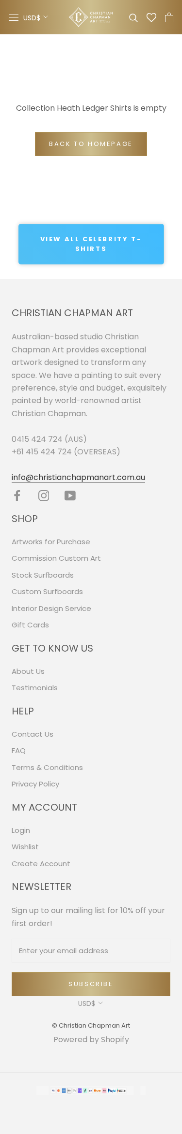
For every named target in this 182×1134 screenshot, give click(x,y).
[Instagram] (44, 495)
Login (21, 830)
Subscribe (90, 984)
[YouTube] (70, 495)
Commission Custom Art (56, 558)
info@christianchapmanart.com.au (78, 477)
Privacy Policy (35, 784)
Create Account (41, 863)
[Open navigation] (13, 17)
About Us (28, 671)
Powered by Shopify (91, 1039)
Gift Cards (30, 625)
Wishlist (25, 847)
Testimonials (35, 688)
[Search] (133, 17)
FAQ (19, 750)
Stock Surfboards (43, 575)
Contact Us (32, 734)
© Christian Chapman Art (91, 1025)
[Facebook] (17, 495)
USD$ (31, 18)
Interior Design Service (51, 608)
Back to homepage (91, 143)
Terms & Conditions (47, 767)
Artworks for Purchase (51, 542)
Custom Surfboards (47, 591)
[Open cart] (169, 17)
